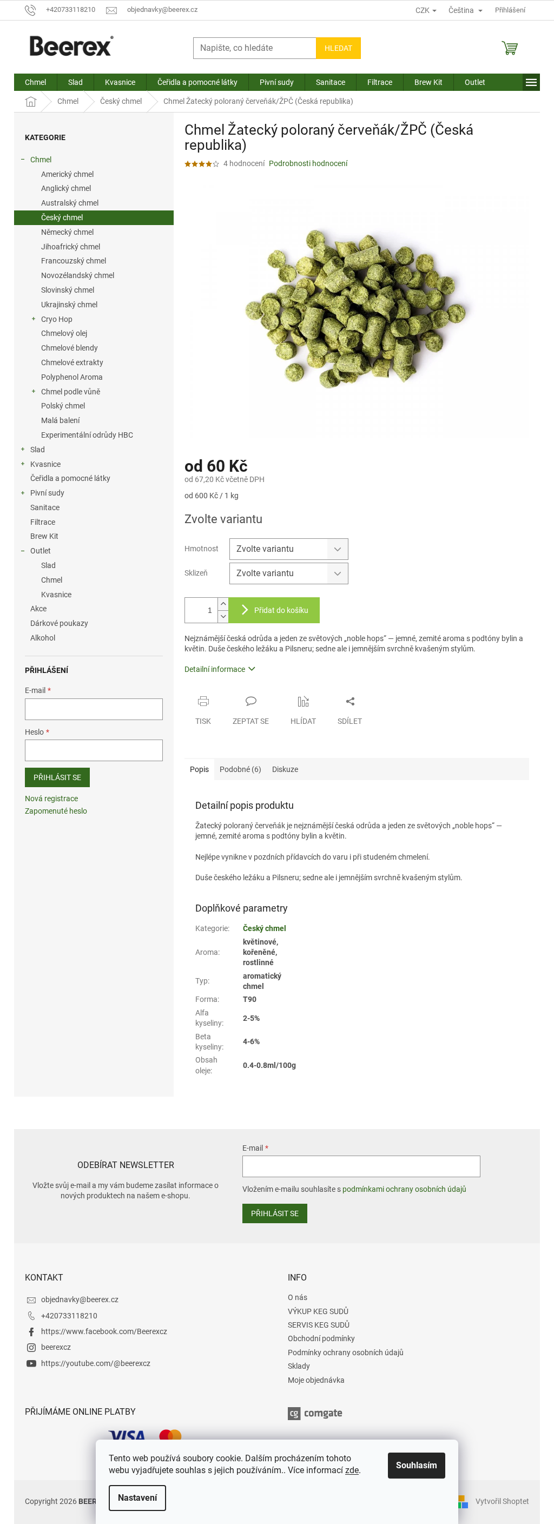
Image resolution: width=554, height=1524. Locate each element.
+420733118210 (69, 1315)
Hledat (338, 48)
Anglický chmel (66, 188)
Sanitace (45, 507)
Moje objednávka (316, 1380)
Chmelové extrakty (72, 362)
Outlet (40, 550)
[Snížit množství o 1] (222, 616)
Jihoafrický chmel (70, 246)
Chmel (40, 159)
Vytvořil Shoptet (502, 1501)
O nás (297, 1297)
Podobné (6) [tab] (240, 769)
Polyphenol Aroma (72, 377)
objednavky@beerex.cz (79, 1299)
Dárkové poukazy (59, 623)
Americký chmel (67, 174)
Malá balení (60, 420)
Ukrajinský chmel (69, 304)
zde (352, 1470)
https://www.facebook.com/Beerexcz (104, 1331)
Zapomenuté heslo (56, 811)
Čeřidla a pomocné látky (70, 478)
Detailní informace (214, 669)
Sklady (299, 1366)
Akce (38, 608)
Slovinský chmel (67, 290)
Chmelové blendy (69, 348)
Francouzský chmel (73, 260)
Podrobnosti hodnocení (308, 163)
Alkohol (42, 638)
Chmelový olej (64, 333)
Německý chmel (67, 232)
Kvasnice (45, 464)
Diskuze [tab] (285, 769)
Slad (37, 449)
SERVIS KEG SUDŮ (318, 1325)
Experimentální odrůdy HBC (87, 435)
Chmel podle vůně (70, 391)
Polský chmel (63, 405)
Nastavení (137, 1498)
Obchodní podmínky (321, 1338)
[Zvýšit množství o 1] (222, 604)
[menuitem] (35, 82)
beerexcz (56, 1347)
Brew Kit (44, 536)
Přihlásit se (57, 777)
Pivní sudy (47, 493)
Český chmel (62, 217)
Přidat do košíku (281, 610)
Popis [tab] (199, 769)
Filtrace (42, 522)
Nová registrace (51, 798)
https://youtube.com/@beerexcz (95, 1363)
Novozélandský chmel (77, 275)
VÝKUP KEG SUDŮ (318, 1311)
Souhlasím (416, 1465)
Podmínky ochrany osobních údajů (346, 1352)
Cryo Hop (56, 319)
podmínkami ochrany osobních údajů (404, 1189)
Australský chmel (69, 203)
